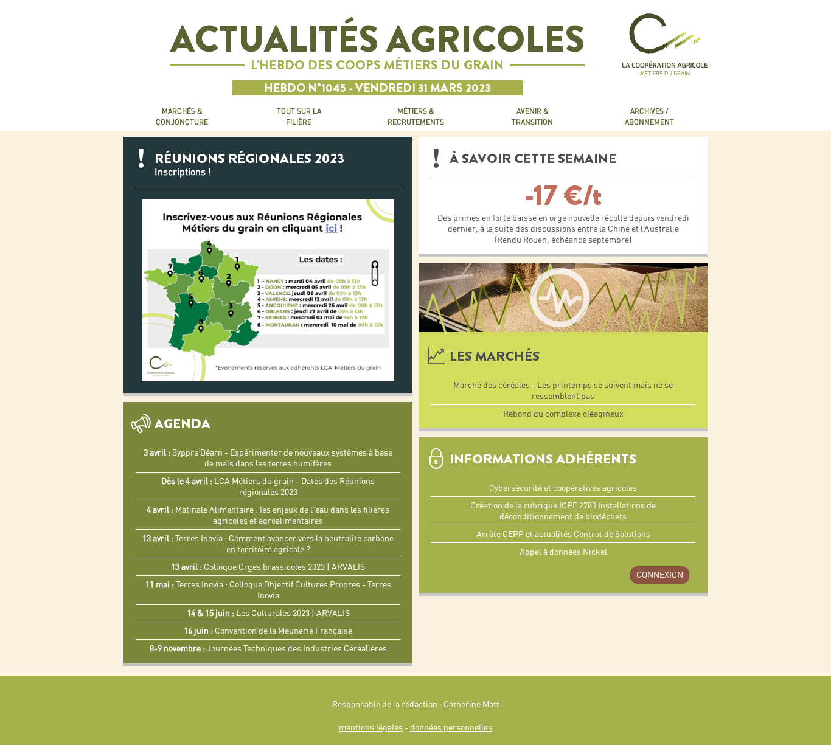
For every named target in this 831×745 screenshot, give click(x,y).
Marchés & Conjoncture (182, 116)
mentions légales (371, 727)
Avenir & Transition (532, 116)
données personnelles (451, 727)
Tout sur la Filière (299, 116)
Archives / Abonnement (649, 116)
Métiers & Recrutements (416, 116)
